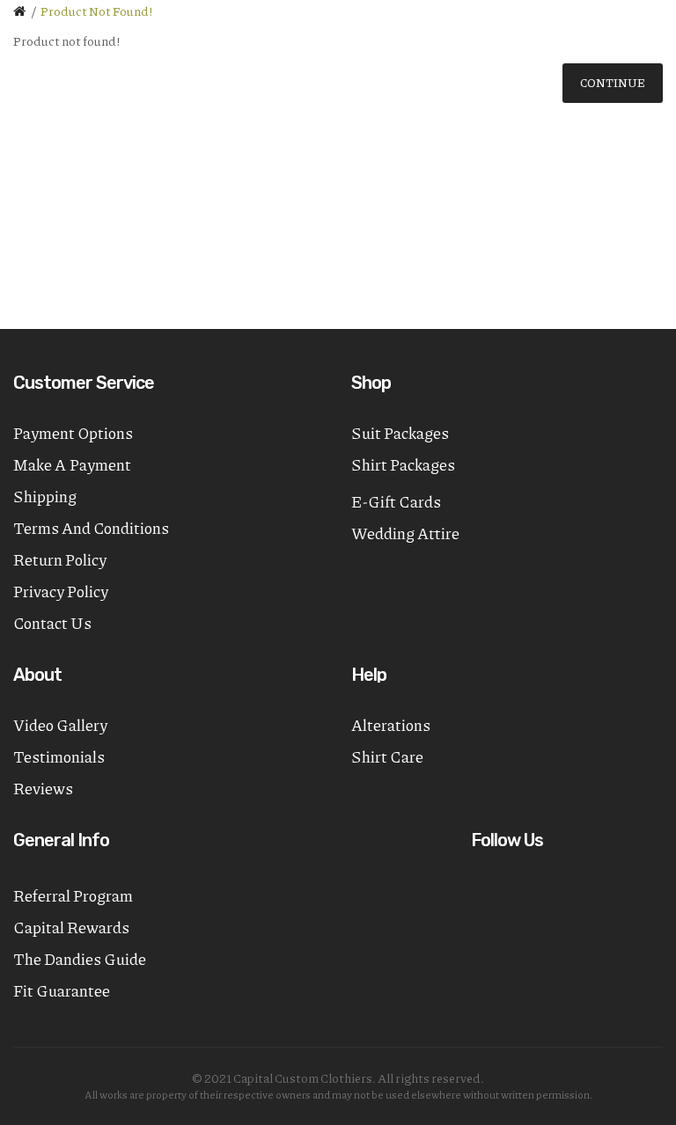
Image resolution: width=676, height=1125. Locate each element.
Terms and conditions (91, 527)
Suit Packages (400, 432)
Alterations (390, 724)
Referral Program (73, 895)
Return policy (60, 559)
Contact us (52, 622)
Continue (612, 83)
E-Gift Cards (396, 501)
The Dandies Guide (79, 958)
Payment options (73, 432)
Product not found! (96, 10)
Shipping (45, 496)
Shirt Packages (403, 464)
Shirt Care (387, 756)
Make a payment (72, 464)
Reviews (43, 788)
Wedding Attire (405, 533)
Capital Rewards (71, 927)
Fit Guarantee (61, 990)
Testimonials (59, 756)
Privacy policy (60, 591)
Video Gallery (60, 724)
